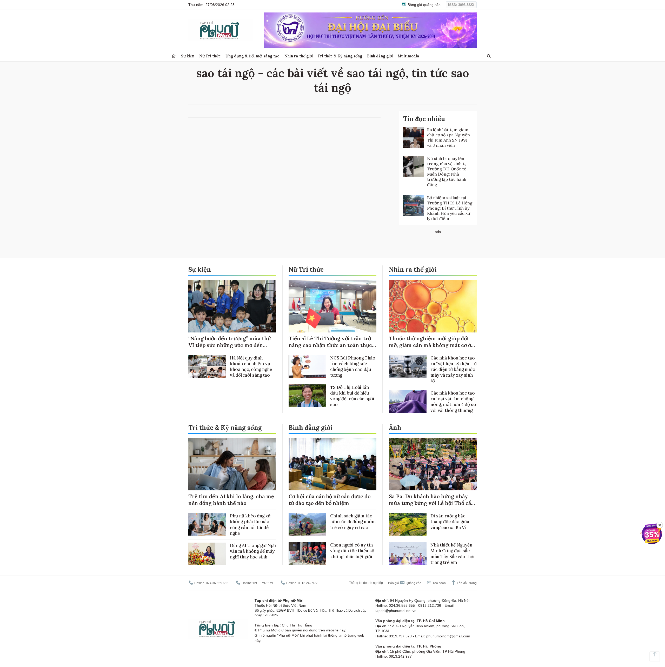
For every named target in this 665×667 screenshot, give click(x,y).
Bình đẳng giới (380, 56)
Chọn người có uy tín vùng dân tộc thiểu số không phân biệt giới (352, 550)
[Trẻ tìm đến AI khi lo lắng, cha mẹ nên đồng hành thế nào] (232, 464)
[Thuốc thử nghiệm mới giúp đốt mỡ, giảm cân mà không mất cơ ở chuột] (433, 306)
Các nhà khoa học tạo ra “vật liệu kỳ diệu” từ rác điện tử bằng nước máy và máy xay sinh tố (453, 369)
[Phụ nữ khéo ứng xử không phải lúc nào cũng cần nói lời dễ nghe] (207, 524)
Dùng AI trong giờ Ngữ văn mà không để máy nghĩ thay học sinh (253, 551)
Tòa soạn (439, 583)
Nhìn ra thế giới (298, 56)
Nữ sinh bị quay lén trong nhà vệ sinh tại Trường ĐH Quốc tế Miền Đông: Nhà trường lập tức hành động (447, 171)
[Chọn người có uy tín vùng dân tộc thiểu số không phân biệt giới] (307, 553)
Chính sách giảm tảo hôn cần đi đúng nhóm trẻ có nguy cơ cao (353, 521)
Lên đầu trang (466, 583)
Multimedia (408, 56)
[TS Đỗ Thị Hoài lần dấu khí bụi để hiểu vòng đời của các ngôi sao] (307, 395)
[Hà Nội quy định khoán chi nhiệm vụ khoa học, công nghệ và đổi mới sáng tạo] (207, 366)
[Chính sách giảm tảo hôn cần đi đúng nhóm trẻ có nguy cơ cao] (307, 524)
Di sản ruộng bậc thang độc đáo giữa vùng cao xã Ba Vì (449, 521)
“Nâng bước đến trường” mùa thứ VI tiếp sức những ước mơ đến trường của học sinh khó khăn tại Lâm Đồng (229, 348)
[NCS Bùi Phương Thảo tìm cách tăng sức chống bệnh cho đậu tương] (307, 366)
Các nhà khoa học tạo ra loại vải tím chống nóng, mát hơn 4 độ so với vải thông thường (453, 401)
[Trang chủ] (173, 56)
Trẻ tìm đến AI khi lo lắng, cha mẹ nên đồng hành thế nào (231, 499)
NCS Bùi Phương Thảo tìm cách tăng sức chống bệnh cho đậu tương (352, 366)
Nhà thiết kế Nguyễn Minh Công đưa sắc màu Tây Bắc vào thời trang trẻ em (452, 553)
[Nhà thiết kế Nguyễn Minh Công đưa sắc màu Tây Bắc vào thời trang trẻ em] (408, 553)
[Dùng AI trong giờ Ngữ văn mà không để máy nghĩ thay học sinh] (207, 554)
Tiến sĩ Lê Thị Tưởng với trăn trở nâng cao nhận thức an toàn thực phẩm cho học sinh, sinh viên (330, 345)
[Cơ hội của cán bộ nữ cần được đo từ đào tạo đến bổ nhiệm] (332, 464)
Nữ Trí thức (210, 56)
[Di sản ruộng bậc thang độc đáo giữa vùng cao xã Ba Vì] (408, 524)
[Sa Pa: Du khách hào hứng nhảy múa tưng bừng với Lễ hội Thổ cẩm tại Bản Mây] (433, 464)
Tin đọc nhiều (424, 119)
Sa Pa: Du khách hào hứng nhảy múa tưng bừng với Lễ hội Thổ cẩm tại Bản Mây (432, 503)
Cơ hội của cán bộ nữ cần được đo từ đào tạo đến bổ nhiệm (330, 499)
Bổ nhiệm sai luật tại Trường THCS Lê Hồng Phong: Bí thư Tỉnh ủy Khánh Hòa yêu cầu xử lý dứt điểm (450, 208)
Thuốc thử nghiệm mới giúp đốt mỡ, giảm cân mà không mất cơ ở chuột (430, 345)
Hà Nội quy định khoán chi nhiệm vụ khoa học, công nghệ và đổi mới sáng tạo (251, 366)
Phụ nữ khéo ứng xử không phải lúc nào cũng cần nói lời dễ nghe (250, 524)
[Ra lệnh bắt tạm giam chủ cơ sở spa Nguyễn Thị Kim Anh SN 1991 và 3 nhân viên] (413, 137)
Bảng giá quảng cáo (424, 5)
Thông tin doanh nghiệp (366, 583)
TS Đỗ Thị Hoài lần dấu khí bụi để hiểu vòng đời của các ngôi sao (352, 395)
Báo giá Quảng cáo (404, 583)
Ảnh (395, 428)
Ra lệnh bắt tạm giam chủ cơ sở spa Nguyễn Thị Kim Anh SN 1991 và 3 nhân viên (448, 137)
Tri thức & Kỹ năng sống (340, 56)
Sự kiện (187, 56)
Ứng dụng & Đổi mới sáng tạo (252, 56)
